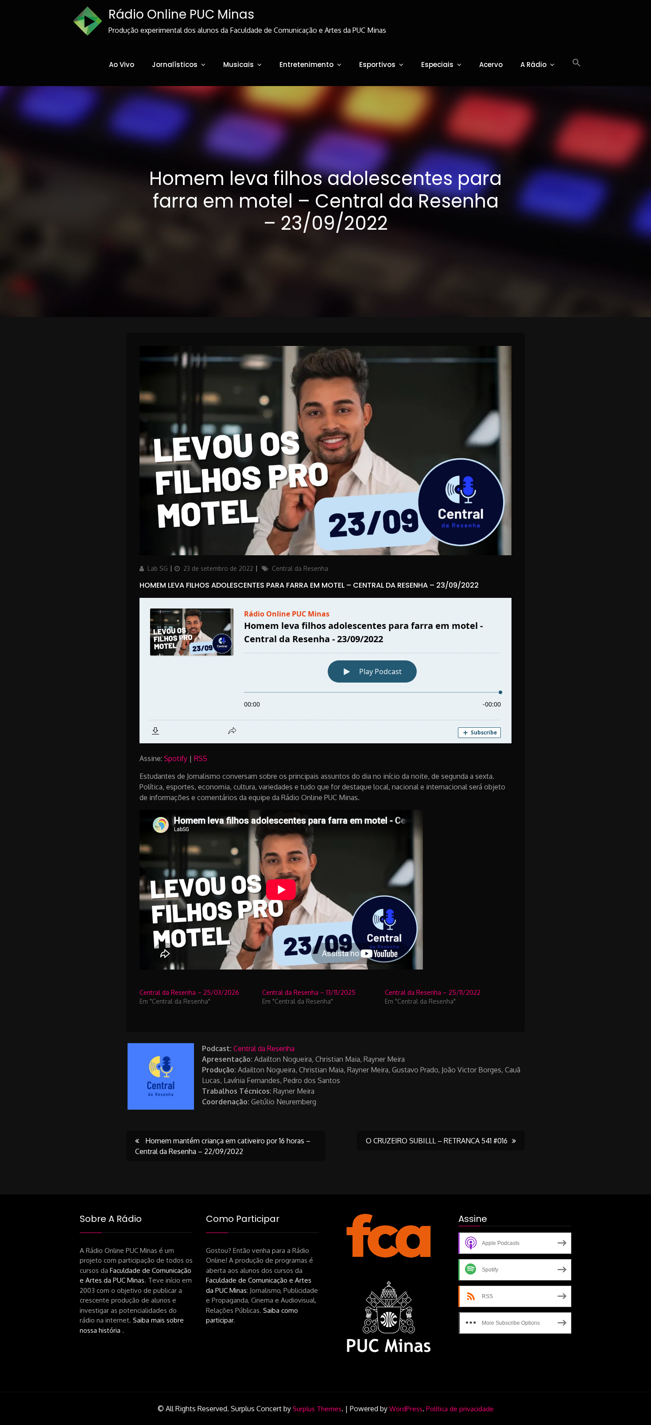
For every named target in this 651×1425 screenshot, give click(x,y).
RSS (200, 758)
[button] (576, 63)
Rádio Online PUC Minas (181, 14)
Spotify (175, 758)
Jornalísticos (175, 64)
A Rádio (533, 64)
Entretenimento (306, 64)
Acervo (491, 64)
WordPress (405, 1409)
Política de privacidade (460, 1409)
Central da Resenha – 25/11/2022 (432, 992)
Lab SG (157, 568)
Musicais (238, 64)
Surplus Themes (317, 1409)
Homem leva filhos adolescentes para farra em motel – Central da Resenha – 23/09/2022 (309, 585)
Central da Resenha (300, 568)
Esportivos (377, 64)
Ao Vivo (121, 64)
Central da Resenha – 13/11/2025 (309, 992)
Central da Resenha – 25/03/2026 (189, 992)
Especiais (437, 64)
